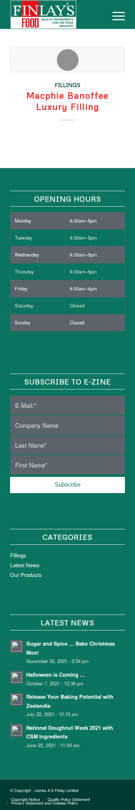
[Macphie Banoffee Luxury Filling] (67, 59)
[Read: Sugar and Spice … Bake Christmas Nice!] (16, 646)
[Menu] (115, 14)
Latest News (25, 565)
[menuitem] (115, 14)
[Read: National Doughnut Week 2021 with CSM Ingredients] (16, 730)
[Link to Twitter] (108, 788)
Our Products (26, 574)
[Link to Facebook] (98, 788)
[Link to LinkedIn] (119, 788)
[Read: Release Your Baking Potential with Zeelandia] (16, 699)
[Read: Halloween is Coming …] (16, 677)
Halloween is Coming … (55, 674)
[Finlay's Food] (56, 14)
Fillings (67, 85)
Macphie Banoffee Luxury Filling (67, 101)
